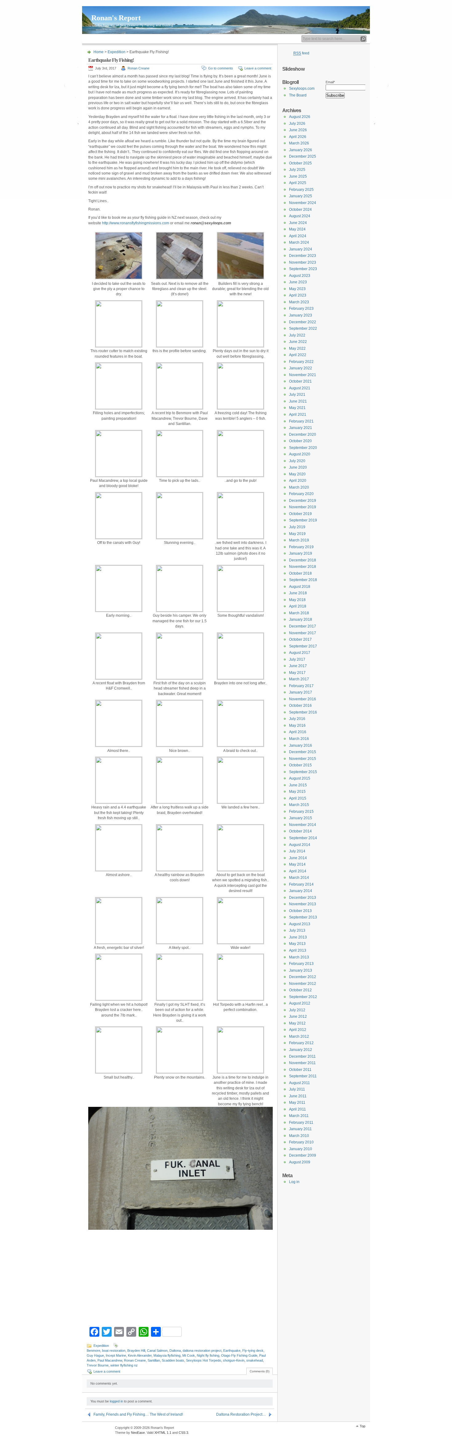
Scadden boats (173, 1360)
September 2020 (303, 448)
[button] (93, 1214)
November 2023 (302, 262)
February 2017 (301, 686)
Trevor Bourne (98, 1365)
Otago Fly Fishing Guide (239, 1355)
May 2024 (297, 229)
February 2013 (301, 963)
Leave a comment (257, 68)
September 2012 (303, 997)
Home (89, 39)
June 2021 (298, 401)
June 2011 (298, 1096)
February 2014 (301, 884)
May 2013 (297, 944)
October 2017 (300, 639)
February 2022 (301, 362)
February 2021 (301, 421)
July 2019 (297, 527)
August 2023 (299, 275)
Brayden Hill (136, 1350)
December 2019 (302, 500)
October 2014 (300, 831)
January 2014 (300, 891)
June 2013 (298, 937)
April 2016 (297, 732)
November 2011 (302, 1063)
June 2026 (298, 130)
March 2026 (299, 143)
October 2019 (300, 514)
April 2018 (297, 606)
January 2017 (300, 692)
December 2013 (302, 897)
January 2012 (300, 1050)
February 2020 (301, 494)
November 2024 (302, 203)
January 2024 (300, 249)
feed (301, 53)
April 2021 (297, 414)
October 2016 (300, 705)
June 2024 (298, 223)
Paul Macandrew (109, 1360)
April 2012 (297, 1030)
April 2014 (297, 871)
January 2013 (300, 970)
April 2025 (297, 183)
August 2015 (299, 778)
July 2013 (297, 930)
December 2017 (302, 626)
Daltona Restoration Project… (241, 1414)
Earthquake (231, 1350)
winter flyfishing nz (124, 1365)
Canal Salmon (157, 1350)
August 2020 (299, 454)
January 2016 (300, 745)
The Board (298, 95)
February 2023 (301, 308)
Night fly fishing (208, 1355)
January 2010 (300, 1149)
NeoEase (138, 1432)
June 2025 (298, 176)
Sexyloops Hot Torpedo (203, 1360)
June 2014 (298, 858)
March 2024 (299, 242)
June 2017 (298, 666)
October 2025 (300, 163)
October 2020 (300, 441)
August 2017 (299, 653)
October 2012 (300, 990)
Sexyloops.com (302, 88)
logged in (116, 1401)
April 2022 (297, 355)
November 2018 (302, 566)
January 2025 (300, 196)
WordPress (98, 1430)
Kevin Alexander (140, 1355)
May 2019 (297, 534)
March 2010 (299, 1136)
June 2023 (298, 282)
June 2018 (298, 593)
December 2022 (302, 322)
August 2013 (299, 924)
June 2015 (298, 785)
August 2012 (299, 1003)
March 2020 (299, 487)
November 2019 (302, 507)
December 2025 (302, 156)
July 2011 (297, 1089)
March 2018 (299, 613)
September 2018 (303, 580)
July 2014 (297, 851)
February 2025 (301, 189)
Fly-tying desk (253, 1350)
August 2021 (299, 388)
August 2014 (299, 845)
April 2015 (297, 798)
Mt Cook (188, 1355)
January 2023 (300, 315)
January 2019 (300, 553)
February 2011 (301, 1122)
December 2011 (302, 1056)
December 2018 (302, 560)
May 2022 (297, 348)
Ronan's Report (116, 18)
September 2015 (303, 772)
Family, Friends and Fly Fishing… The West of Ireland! (138, 1414)
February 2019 (301, 547)
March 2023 (299, 302)
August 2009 (299, 1162)
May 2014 (297, 864)
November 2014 (302, 825)
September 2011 (303, 1076)
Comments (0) (259, 1371)
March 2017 (299, 679)
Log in (294, 1182)
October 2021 (300, 381)
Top (362, 1426)
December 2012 (302, 977)
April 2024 (297, 236)
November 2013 (302, 904)
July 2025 (297, 169)
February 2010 (301, 1142)
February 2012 (301, 1043)
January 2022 (300, 368)
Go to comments (220, 68)
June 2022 (298, 342)
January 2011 (300, 1129)
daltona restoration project (202, 1350)
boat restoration (113, 1350)
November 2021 (302, 375)
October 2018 (300, 573)
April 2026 (297, 137)
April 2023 (297, 295)
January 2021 (300, 428)
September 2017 (303, 646)
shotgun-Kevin (233, 1360)
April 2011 (297, 1109)
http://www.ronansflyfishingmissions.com (135, 223)
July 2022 (297, 335)
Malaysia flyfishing (166, 1355)
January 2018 (300, 619)
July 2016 (297, 719)
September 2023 (303, 269)
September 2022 (303, 328)
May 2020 (297, 474)
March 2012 (299, 1036)
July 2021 (297, 394)
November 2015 (302, 759)
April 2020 (297, 480)
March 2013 (299, 957)
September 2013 (303, 917)
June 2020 (298, 467)
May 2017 (297, 672)
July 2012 (297, 1010)
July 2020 (297, 461)
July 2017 (297, 659)
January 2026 (300, 150)
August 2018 (299, 586)
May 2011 (297, 1102)
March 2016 (299, 739)
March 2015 (299, 805)
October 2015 (300, 765)
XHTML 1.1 (162, 1432)
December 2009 (302, 1155)
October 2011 (300, 1070)
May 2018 (297, 600)
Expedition (116, 52)
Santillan (154, 1360)
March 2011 (299, 1116)
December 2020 (302, 434)
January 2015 (300, 818)
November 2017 (302, 633)
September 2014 (303, 838)
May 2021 (297, 408)
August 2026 (299, 117)
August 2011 (299, 1083)
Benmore (93, 1350)
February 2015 (301, 811)
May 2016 (297, 725)
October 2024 (300, 209)
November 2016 (302, 699)
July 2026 (297, 123)
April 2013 (297, 950)
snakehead (254, 1360)
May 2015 (297, 791)
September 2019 (303, 520)
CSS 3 (183, 1432)
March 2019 (299, 540)
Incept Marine (116, 1355)
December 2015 (302, 752)
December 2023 (302, 256)
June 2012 (298, 1016)
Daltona (175, 1350)
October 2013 (300, 911)
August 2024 (299, 216)
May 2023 (297, 289)
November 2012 (302, 983)
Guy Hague (95, 1355)
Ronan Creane (138, 68)
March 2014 (299, 877)
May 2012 (297, 1023)
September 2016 (303, 712)
